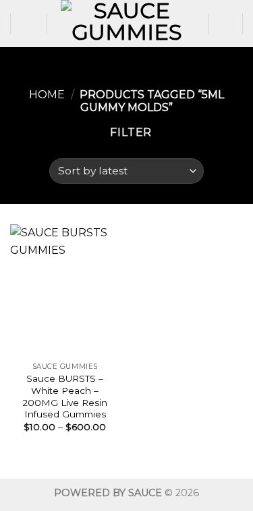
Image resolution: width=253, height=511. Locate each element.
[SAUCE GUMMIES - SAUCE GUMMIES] (126, 23)
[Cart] (226, 23)
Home (47, 94)
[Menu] (29, 23)
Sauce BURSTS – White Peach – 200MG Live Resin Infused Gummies (64, 396)
